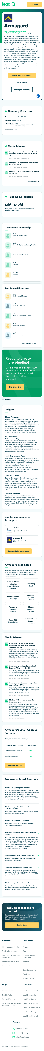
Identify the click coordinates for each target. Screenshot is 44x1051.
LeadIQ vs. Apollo (29, 995)
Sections (8, 399)
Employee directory (22, 90)
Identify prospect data (10, 947)
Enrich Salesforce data (10, 962)
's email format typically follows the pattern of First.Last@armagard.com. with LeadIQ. (21, 886)
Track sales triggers (9, 951)
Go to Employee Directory (29, 343)
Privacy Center (28, 978)
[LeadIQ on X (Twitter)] (37, 1047)
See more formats (15, 765)
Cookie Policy (7, 995)
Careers (26, 966)
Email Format (22, 82)
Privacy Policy (7, 991)
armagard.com (30, 812)
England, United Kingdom (14, 33)
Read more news (32, 181)
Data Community (29, 970)
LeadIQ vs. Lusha (29, 999)
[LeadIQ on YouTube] (41, 1047)
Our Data (26, 974)
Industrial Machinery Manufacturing (15, 31)
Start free (34, 4)
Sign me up (15, 387)
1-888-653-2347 (22, 1028)
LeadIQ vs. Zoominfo (31, 991)
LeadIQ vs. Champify (31, 1016)
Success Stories (8, 966)
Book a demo (22, 925)
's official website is (21, 810)
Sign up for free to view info (22, 75)
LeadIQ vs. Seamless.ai (31, 1008)
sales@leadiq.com (22, 1037)
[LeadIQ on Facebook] (35, 1047)
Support (26, 962)
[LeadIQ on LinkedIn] (39, 1047)
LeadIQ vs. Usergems (31, 1012)
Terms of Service (8, 999)
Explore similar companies (18, 551)
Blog (24, 951)
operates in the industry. (20, 858)
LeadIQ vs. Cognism (30, 1003)
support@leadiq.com (23, 1033)
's (19, 823)
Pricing (25, 947)
